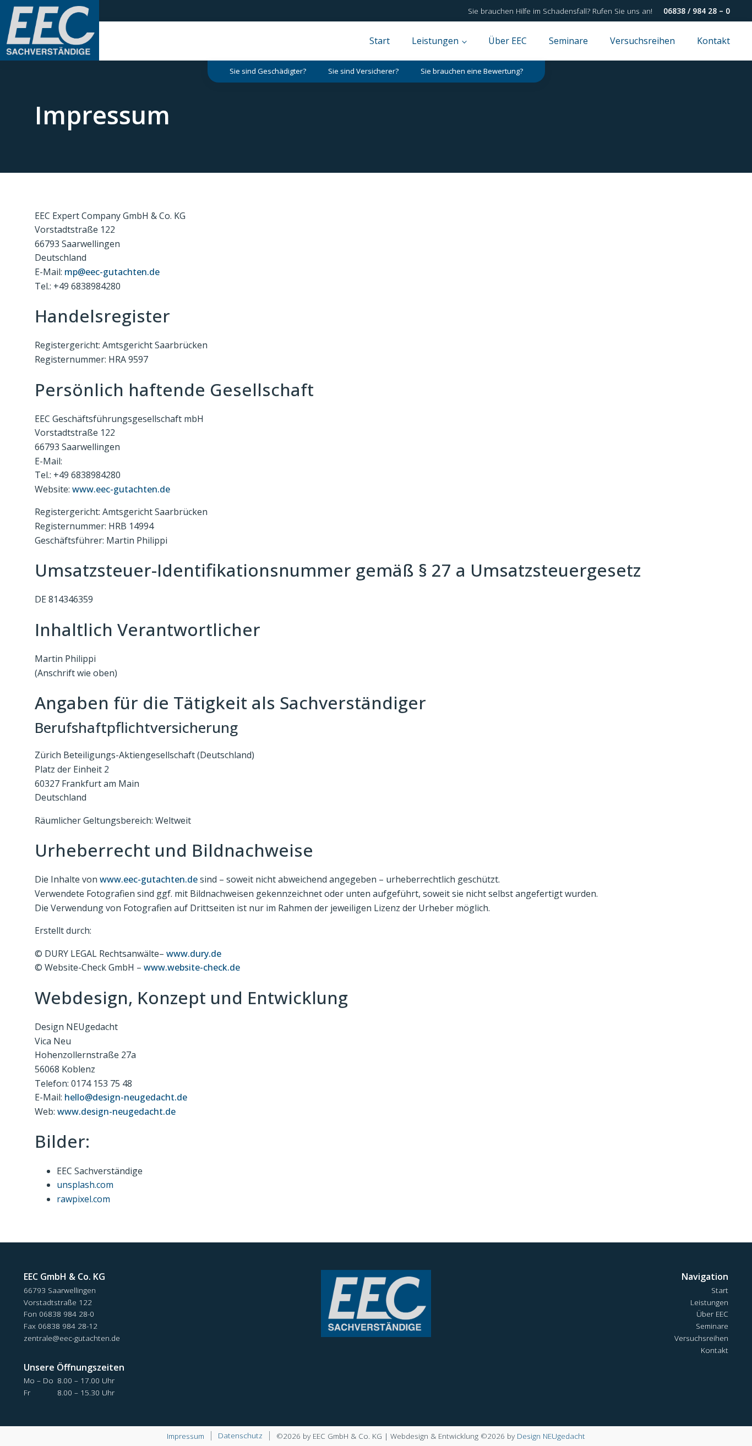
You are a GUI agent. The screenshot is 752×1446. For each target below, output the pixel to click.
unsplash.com (85, 1185)
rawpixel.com (83, 1199)
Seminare (568, 41)
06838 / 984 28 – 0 (696, 11)
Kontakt (713, 41)
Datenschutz (240, 1435)
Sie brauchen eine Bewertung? (472, 71)
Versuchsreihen (642, 41)
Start (379, 41)
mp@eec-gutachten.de (112, 272)
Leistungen (435, 41)
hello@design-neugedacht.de (125, 1097)
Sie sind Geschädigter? (268, 71)
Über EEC (507, 41)
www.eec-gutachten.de (121, 489)
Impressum (185, 1436)
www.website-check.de (192, 967)
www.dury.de (193, 953)
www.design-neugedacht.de (116, 1111)
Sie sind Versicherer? (363, 71)
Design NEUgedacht (551, 1436)
